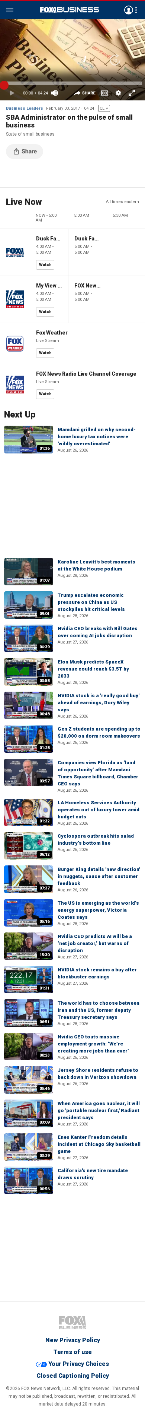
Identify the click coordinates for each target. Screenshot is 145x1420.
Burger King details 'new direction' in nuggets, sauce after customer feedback (99, 876)
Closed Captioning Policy (72, 1375)
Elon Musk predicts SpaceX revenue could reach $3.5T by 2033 (93, 669)
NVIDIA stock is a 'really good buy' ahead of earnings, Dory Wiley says (98, 702)
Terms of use (73, 1352)
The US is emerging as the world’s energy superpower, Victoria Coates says (98, 910)
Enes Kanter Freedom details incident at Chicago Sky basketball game (99, 1144)
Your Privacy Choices (78, 1363)
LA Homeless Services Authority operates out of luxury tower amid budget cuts (98, 809)
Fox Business (69, 10)
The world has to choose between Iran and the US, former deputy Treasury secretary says (98, 1010)
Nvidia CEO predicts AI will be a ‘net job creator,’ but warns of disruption (95, 943)
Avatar (128, 10)
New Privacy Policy (72, 1340)
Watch (45, 264)
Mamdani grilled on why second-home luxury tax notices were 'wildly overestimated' (97, 436)
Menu (9, 10)
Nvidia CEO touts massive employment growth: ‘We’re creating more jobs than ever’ (93, 1044)
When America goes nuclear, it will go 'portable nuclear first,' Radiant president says (99, 1110)
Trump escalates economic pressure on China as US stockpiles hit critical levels (91, 602)
